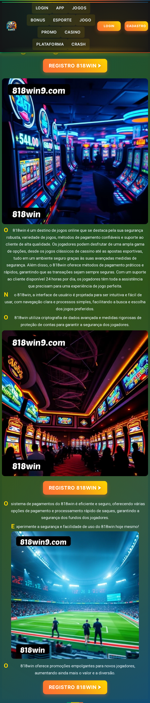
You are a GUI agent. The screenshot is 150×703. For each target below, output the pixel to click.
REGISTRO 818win (72, 66)
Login (109, 26)
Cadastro (136, 26)
